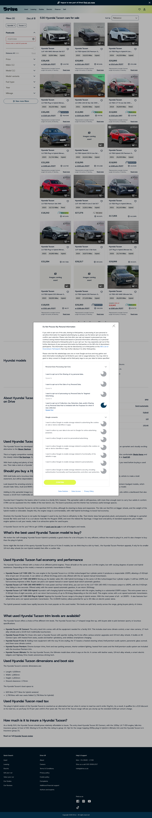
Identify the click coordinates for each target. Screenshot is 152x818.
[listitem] (76, 366)
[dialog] (76, 409)
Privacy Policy (89, 491)
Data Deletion (63, 491)
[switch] (103, 373)
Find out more (89, 2)
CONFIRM (60, 482)
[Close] (114, 326)
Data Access (76, 491)
